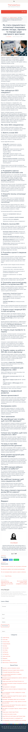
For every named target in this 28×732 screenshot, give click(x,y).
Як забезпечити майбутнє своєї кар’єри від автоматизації (13, 569)
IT (23, 726)
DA (6, 726)
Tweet (11, 559)
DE (15, 726)
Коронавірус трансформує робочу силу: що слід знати (13, 699)
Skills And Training (6, 660)
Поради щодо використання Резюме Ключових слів (13, 681)
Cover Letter (5, 639)
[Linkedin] (12, 553)
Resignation (5, 658)
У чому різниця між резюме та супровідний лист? (12, 718)
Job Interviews (5, 648)
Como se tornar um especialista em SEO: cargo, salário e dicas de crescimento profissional (7, 582)
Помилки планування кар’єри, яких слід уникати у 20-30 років (13, 566)
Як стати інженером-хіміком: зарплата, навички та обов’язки (13, 572)
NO (5, 728)
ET (10, 726)
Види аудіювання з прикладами (8, 686)
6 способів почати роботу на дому (9, 714)
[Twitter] (16, 553)
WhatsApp (16, 559)
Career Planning (8, 576)
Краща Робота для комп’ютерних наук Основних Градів (13, 716)
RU (13, 728)
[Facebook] (14, 553)
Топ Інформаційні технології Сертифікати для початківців (14, 720)
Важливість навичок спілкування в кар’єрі (11, 668)
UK (25, 728)
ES (19, 728)
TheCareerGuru (14, 5)
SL (17, 728)
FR (13, 726)
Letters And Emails (6, 656)
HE (19, 726)
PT (7, 728)
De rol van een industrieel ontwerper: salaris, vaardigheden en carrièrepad (21, 581)
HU (21, 726)
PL (8, 728)
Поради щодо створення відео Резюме (10, 712)
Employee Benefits (6, 643)
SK (15, 728)
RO (11, 728)
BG (2, 726)
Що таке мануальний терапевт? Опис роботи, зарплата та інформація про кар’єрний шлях (13, 705)
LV (25, 726)
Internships (5, 645)
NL (8, 726)
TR (23, 728)
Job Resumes (5, 652)
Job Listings (5, 650)
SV (21, 728)
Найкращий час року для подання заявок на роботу (13, 670)
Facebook (5, 559)
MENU (24, 11)
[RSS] (14, 1)
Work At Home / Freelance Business (10, 662)
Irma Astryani (5, 590)
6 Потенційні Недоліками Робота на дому (10, 672)
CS (4, 726)
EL (17, 726)
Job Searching (5, 654)
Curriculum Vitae (6, 641)
